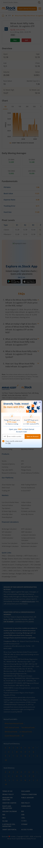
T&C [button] (9, 443)
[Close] (40, 402)
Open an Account (33, 436)
